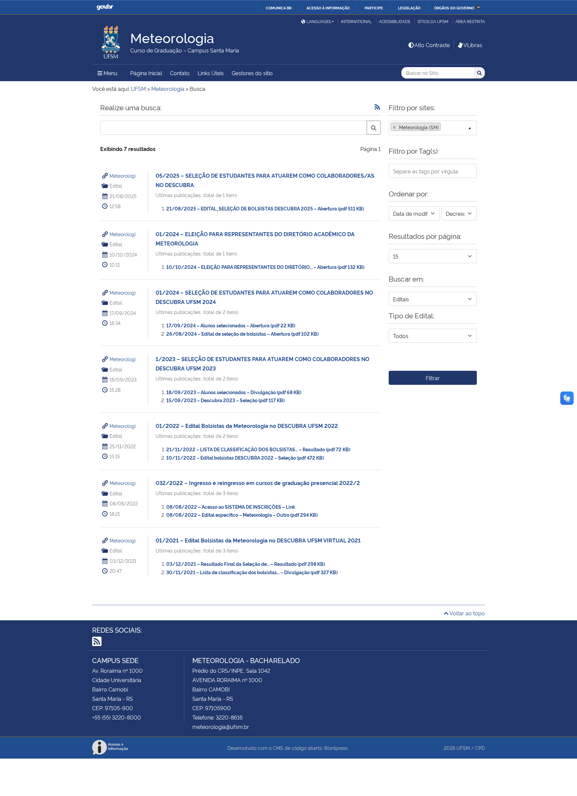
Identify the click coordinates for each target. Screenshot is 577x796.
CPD (480, 748)
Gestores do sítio (252, 72)
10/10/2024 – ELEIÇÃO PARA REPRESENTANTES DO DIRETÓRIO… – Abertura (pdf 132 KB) (265, 267)
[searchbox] (444, 127)
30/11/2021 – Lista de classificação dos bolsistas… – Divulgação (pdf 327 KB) (252, 572)
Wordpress (336, 748)
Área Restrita (470, 21)
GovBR (105, 7)
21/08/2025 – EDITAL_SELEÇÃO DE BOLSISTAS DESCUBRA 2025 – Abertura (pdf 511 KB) (265, 208)
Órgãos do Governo (454, 7)
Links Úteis (211, 72)
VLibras (472, 44)
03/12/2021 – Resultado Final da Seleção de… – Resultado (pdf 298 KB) (245, 564)
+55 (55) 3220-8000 (116, 717)
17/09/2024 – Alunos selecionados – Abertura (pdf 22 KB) (230, 325)
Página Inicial (146, 72)
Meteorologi (123, 175)
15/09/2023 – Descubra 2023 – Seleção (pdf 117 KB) (225, 400)
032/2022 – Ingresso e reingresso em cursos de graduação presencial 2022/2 (258, 482)
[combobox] (433, 128)
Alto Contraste (432, 44)
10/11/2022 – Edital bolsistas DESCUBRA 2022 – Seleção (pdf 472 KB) (245, 457)
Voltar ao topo (466, 613)
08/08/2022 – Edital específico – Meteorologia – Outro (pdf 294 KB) (242, 514)
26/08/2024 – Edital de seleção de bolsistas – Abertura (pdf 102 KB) (242, 333)
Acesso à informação (328, 7)
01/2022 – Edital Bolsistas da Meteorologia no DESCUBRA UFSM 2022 (247, 425)
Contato (180, 72)
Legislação (409, 7)
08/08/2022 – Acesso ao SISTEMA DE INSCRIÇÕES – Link (230, 506)
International (356, 21)
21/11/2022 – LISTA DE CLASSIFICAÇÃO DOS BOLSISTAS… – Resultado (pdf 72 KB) (258, 449)
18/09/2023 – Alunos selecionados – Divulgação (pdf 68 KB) (233, 392)
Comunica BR (279, 7)
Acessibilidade (394, 21)
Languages (319, 21)
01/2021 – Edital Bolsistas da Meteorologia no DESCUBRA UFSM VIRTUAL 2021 (258, 540)
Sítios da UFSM (432, 21)
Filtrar (433, 377)
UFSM (463, 748)
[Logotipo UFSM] (111, 40)
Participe (374, 7)
